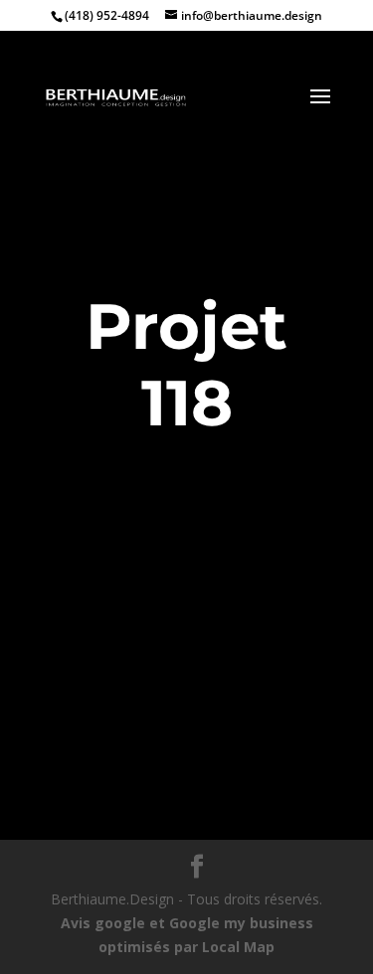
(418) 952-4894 (107, 15)
